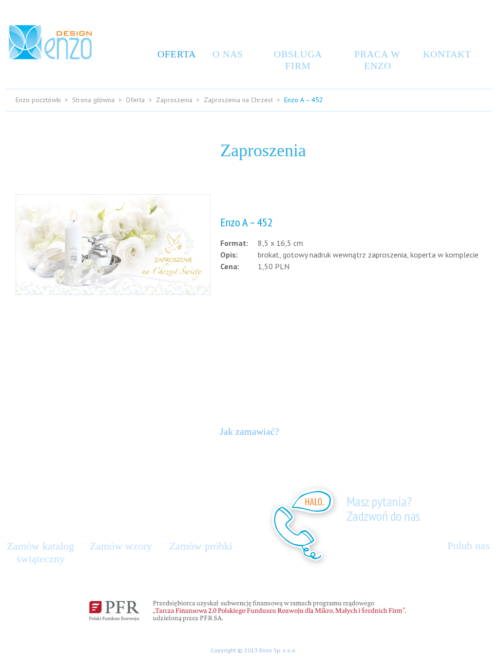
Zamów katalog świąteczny (40, 552)
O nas (227, 54)
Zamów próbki (200, 546)
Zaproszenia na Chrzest (238, 99)
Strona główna (93, 99)
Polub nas (468, 545)
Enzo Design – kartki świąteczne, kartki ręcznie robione (50, 41)
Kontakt (444, 54)
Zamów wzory (121, 546)
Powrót (465, 329)
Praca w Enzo (377, 60)
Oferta (174, 54)
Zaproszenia (174, 99)
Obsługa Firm (298, 60)
